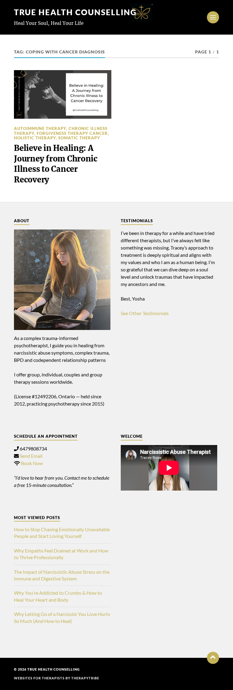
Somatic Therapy (79, 137)
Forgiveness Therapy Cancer (72, 133)
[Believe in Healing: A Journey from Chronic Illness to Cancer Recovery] (62, 94)
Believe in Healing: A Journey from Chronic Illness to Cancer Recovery (55, 163)
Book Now (32, 463)
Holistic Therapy (35, 137)
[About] (62, 279)
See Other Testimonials (145, 313)
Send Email (31, 456)
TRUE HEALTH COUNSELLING (75, 12)
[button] (213, 658)
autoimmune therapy (40, 128)
